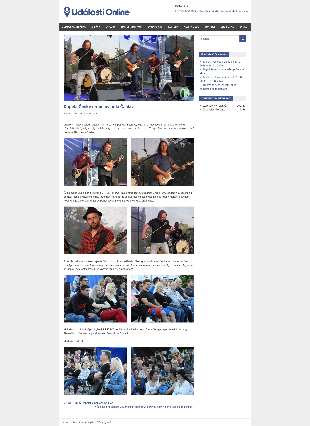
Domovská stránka (74, 26)
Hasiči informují (131, 26)
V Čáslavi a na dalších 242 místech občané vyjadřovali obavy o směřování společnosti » (144, 406)
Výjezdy (110, 26)
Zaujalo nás (154, 26)
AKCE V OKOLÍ (191, 26)
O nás (243, 26)
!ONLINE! (210, 26)
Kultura (173, 26)
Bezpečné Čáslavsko (215, 54)
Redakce (92, 113)
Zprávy (95, 26)
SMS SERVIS (227, 26)
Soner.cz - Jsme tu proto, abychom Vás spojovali (86, 422)
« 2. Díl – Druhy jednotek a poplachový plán (88, 402)
